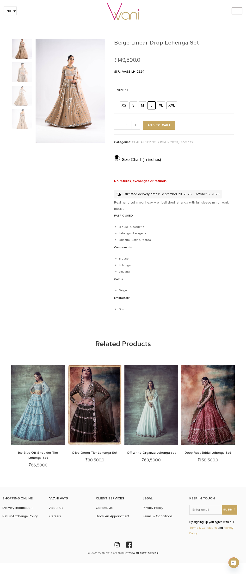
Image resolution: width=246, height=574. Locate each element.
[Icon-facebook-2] (129, 545)
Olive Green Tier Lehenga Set (94, 453)
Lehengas (186, 142)
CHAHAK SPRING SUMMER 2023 (155, 142)
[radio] (124, 105)
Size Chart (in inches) (141, 160)
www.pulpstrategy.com (144, 553)
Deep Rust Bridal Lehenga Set (207, 453)
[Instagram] (117, 545)
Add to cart (159, 125)
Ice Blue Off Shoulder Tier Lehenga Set (38, 455)
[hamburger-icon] (237, 10)
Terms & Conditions (203, 527)
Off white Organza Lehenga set (151, 453)
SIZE (120, 90)
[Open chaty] (233, 562)
